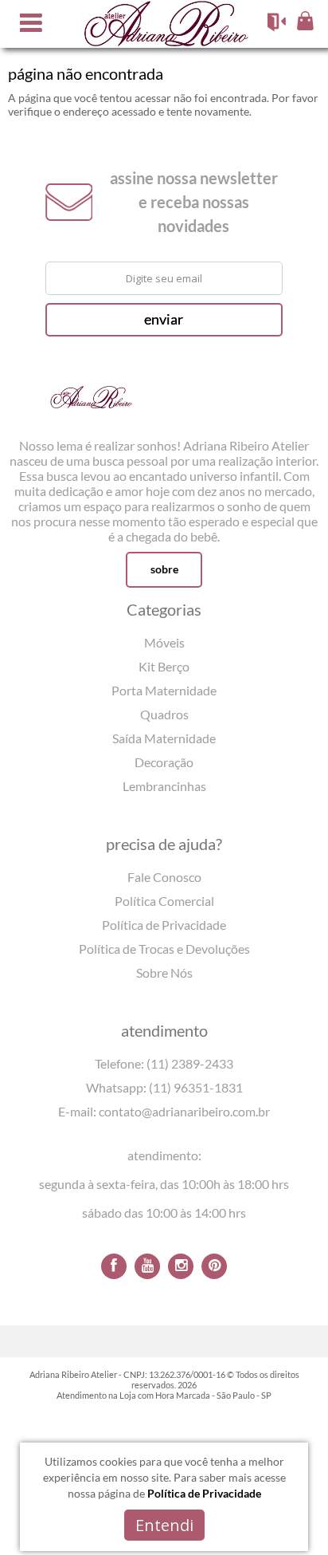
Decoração (164, 762)
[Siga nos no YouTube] (147, 1266)
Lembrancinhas (164, 785)
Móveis (164, 642)
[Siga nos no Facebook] (114, 1266)
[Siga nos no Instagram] (180, 1266)
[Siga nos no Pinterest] (214, 1266)
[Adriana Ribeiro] (91, 406)
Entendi (164, 1525)
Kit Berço (164, 666)
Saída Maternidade (164, 738)
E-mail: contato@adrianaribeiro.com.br (164, 1111)
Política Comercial (164, 900)
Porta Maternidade (164, 690)
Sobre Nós (164, 972)
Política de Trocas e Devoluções (164, 948)
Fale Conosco (164, 876)
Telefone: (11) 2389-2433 (164, 1063)
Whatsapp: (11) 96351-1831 (164, 1087)
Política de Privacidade (164, 924)
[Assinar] (164, 320)
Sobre (164, 569)
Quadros (164, 714)
